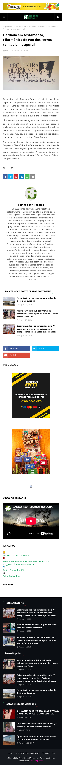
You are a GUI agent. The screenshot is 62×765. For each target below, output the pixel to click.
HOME (10, 753)
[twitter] (45, 348)
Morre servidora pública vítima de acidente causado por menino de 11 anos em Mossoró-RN (37, 313)
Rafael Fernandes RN (13, 570)
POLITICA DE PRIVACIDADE (27, 753)
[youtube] (16, 355)
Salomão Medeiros (12, 576)
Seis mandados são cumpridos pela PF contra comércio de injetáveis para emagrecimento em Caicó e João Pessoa (36, 328)
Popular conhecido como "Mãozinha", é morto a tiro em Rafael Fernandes (37, 725)
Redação (9, 50)
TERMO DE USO (48, 753)
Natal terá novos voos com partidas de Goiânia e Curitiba (36, 299)
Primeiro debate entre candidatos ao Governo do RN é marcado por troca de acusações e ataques (36, 640)
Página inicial (8, 26)
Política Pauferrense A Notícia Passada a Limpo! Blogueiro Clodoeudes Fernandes (26, 563)
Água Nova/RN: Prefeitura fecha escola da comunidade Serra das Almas (36, 738)
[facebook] (16, 348)
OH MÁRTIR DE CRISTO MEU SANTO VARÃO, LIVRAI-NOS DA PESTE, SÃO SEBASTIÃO (38, 712)
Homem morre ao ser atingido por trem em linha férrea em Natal (37, 626)
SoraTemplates (36, 760)
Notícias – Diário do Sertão (16, 555)
